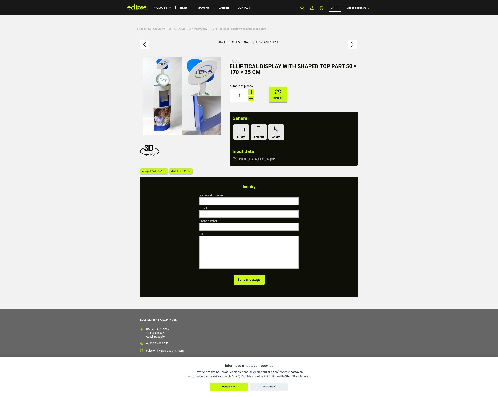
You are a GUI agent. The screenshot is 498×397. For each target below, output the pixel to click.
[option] (182, 96)
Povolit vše (229, 386)
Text (201, 233)
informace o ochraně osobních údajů (214, 376)
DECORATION (156, 28)
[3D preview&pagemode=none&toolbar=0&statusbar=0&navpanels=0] (150, 155)
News (184, 7)
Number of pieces (241, 86)
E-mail (203, 208)
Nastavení (269, 386)
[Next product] (352, 44)
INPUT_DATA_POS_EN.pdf (257, 159)
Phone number (208, 221)
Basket (321, 8)
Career (224, 7)
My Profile (312, 8)
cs (335, 7)
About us (203, 7)
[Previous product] (144, 44)
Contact (244, 7)
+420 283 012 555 (157, 343)
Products (160, 7)
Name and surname (211, 195)
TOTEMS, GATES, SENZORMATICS (187, 28)
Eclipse (141, 28)
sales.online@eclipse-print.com (165, 350)
